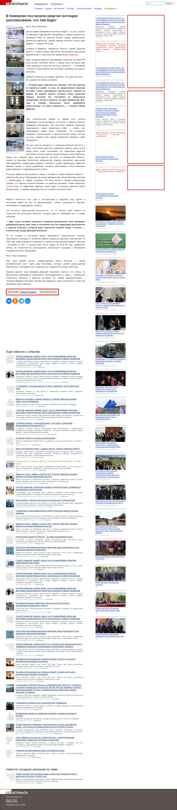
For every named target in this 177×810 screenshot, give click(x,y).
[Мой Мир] (28, 301)
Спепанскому (12, 186)
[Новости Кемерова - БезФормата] (14, 3)
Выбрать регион (12, 802)
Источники (59, 8)
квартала (73, 55)
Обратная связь (11, 800)
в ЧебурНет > (111, 8)
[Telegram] (21, 301)
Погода (70, 8)
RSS (23, 805)
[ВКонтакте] (9, 301)
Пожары (98, 8)
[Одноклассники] (15, 301)
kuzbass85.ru (14, 153)
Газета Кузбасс (28, 292)
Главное (38, 8)
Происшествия (83, 8)
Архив (48, 8)
